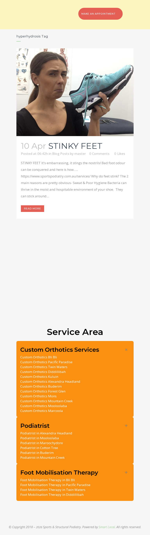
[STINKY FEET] (75, 92)
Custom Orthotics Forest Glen (42, 391)
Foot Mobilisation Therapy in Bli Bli (47, 480)
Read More (32, 208)
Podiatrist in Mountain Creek (42, 457)
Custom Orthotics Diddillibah (43, 371)
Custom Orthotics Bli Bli (38, 357)
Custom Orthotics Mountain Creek (46, 401)
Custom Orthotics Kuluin (39, 376)
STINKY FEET (75, 146)
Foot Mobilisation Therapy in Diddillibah (52, 494)
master (80, 153)
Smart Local (107, 527)
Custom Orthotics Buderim (41, 386)
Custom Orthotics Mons (38, 396)
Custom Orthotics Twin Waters (43, 367)
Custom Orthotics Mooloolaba (43, 406)
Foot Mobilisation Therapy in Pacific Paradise (55, 485)
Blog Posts (60, 153)
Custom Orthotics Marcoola (41, 410)
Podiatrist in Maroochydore (41, 443)
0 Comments (99, 153)
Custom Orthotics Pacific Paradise (46, 362)
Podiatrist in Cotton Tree (39, 448)
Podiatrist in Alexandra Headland (46, 433)
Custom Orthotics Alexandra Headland (50, 381)
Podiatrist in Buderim (37, 452)
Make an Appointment (98, 13)
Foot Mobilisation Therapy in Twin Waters (52, 489)
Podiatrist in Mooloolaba (39, 438)
